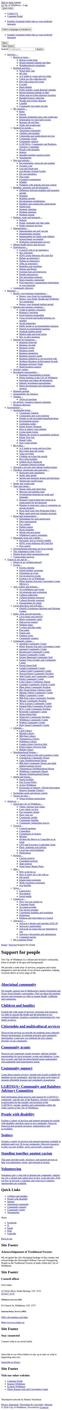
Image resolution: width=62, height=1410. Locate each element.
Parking (23, 220)
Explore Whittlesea (16, 1386)
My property (19, 109)
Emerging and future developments (36, 380)
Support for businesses (24, 339)
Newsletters (24, 893)
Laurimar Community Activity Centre (37, 684)
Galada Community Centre (32, 668)
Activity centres (20, 369)
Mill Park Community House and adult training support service (37, 764)
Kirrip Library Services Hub (32, 747)
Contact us (18, 899)
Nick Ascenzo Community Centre (35, 703)
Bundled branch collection (31, 98)
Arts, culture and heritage (25, 586)
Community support (28, 141)
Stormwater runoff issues (31, 481)
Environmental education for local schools (33, 548)
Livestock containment (30, 179)
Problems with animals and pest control (37, 185)
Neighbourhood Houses (24, 752)
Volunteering (25, 157)
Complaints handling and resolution (36, 912)
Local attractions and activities (27, 605)
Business (11, 290)
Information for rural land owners (35, 119)
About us (11, 801)
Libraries (17, 728)
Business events (26, 348)
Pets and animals (21, 160)
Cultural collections (28, 595)
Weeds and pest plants (29, 532)
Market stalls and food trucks (33, 334)
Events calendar (26, 567)
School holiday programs (31, 570)
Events (16, 565)
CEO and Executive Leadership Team (37, 844)
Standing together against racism (34, 155)
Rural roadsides (26, 529)
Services (13, 945)
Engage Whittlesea (16, 1384)
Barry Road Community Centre (34, 725)
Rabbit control (26, 527)
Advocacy (18, 920)
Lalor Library (25, 730)
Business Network (28, 342)
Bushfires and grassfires (30, 266)
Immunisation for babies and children (36, 236)
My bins (23, 73)
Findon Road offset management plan (31, 554)
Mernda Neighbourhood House (34, 774)
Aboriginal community (30, 130)
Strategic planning (27, 209)
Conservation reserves (23, 557)
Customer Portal (27, 904)
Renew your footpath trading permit (36, 304)
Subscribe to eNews (10, 1362)
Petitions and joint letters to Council (36, 918)
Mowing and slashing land (31, 491)
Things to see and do (17, 559)
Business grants (26, 350)
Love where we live (28, 809)
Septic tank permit (27, 475)
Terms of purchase (28, 399)
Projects (17, 855)
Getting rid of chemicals (30, 462)
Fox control (24, 524)
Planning (23, 195)
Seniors (22, 152)
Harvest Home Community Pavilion (36, 673)
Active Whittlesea (27, 785)
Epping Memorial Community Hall (36, 657)
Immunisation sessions (29, 233)
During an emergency (29, 261)
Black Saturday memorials (31, 280)
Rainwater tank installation (32, 472)
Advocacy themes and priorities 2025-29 (38, 923)
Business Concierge (28, 312)
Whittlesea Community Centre (33, 720)
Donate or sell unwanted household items (38, 418)
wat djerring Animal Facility (32, 171)
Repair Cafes (25, 440)
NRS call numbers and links (14, 1317)
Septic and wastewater (29, 125)
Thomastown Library (29, 739)
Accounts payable (27, 907)
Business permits (21, 391)
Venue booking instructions (32, 798)
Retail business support (30, 367)
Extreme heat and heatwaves (32, 271)
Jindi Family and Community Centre (36, 676)
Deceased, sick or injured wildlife (35, 540)
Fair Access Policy (28, 782)
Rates (22, 111)
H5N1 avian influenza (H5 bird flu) (36, 255)
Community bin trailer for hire (33, 106)
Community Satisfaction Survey (34, 823)
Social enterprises (27, 323)
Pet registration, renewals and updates (37, 163)
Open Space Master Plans (31, 866)
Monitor (23, 836)
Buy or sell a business (29, 337)
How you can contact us (30, 901)
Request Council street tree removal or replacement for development (37, 501)
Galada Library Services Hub (33, 744)
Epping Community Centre (32, 654)
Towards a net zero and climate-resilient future (35, 467)
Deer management (28, 521)
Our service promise (28, 910)
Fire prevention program (30, 277)
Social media (25, 896)
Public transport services (30, 225)
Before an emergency (29, 258)
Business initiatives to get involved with (38, 358)
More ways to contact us (12, 1322)
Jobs (15, 869)
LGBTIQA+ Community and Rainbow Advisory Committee (38, 145)
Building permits (27, 198)
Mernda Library (26, 733)
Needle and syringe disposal (32, 100)
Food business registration (31, 315)
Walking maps (26, 624)
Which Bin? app (27, 71)
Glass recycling (26, 453)
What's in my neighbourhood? (27, 562)
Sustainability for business (25, 394)
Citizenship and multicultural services (37, 136)
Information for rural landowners (34, 519)
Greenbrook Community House (34, 758)
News (16, 888)
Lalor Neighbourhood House (33, 760)
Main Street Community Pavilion (35, 687)
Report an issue (20, 57)
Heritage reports (26, 214)
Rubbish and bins (21, 68)
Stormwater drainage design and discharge (39, 478)
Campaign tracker (27, 937)
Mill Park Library (27, 736)
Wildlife (23, 182)
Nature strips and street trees (32, 489)
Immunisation (19, 228)
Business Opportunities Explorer (34, 375)
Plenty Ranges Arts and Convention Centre (39, 646)
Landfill (23, 103)
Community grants (28, 138)
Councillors (24, 831)
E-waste (23, 84)
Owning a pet (25, 166)
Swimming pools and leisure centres (30, 793)
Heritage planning (27, 212)
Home (4, 945)
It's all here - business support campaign (32, 402)
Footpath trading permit (30, 331)
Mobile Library (26, 749)
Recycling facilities (28, 459)
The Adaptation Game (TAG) (27, 551)
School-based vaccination (31, 239)
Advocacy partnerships (30, 926)
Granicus (44, 1407)
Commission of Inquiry (30, 834)
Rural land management (24, 516)
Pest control (24, 546)
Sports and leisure (21, 777)
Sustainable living (21, 410)
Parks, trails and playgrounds (27, 614)
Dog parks (24, 176)
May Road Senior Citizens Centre (35, 690)
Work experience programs (32, 882)
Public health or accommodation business (38, 326)
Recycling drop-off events (31, 81)
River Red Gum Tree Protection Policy (37, 510)
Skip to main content (11, 2)
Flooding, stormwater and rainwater (30, 470)
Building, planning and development (30, 187)
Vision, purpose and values (32, 806)
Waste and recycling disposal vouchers (37, 95)
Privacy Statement (9, 1404)
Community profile (28, 817)
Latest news (25, 891)
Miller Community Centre (31, 695)
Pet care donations (28, 174)
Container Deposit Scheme (32, 464)
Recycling (18, 445)
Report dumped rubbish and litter (35, 62)
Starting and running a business (28, 307)
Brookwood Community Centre (34, 652)
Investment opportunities (25, 372)
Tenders (17, 396)
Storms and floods (27, 269)
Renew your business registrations (29, 293)
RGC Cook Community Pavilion (35, 709)
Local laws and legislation (31, 850)
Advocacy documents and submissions (37, 934)
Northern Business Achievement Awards (38, 361)
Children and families (29, 133)
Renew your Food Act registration (35, 296)
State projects (25, 863)
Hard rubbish (25, 87)
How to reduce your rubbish (32, 429)
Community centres (22, 641)
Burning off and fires (29, 122)
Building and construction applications (37, 204)
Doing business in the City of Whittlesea (38, 377)
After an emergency (28, 263)
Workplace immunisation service (34, 242)
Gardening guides (27, 424)
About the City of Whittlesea (26, 804)
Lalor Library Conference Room (34, 681)
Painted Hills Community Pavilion (35, 706)
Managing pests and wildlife (26, 538)
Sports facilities (26, 779)
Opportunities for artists (30, 603)
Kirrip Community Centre (31, 679)
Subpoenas (24, 915)
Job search (24, 877)
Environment (13, 407)
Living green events (28, 432)
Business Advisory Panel (31, 364)
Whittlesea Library (28, 741)
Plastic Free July (27, 437)
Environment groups (29, 421)
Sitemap (48, 1404)
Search (4, 49)
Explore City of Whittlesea (32, 578)
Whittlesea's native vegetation (33, 535)
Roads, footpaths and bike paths (34, 223)
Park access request (28, 622)
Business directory (22, 405)
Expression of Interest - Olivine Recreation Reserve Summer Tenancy (39, 789)
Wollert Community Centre (32, 722)
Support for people (22, 128)
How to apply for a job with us (33, 874)
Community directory (23, 288)
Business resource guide (30, 356)
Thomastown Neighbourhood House (36, 768)
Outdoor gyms (26, 635)
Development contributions (32, 201)
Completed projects (28, 861)
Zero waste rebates (28, 443)
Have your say (26, 815)
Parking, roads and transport (26, 217)
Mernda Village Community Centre (36, 692)
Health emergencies (28, 274)
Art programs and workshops (33, 592)
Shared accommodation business (34, 328)
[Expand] (17, 55)
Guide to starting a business (32, 309)
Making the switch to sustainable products (39, 434)
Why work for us (27, 872)
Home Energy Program (30, 426)
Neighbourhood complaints (32, 65)
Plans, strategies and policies (32, 847)
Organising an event (28, 573)
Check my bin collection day (32, 79)
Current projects (26, 858)
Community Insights (29, 820)
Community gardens (29, 413)
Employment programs (30, 880)
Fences (22, 114)
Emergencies (19, 247)
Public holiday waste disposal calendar (37, 90)
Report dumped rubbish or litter (34, 92)
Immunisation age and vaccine (33, 231)
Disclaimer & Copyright (31, 1404)
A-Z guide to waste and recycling (35, 76)
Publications (25, 853)
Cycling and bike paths (30, 627)
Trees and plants (21, 486)
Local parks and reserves (31, 616)
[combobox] (16, 29)
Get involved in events (30, 576)
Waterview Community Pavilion (34, 717)
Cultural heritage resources (32, 597)
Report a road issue (28, 60)
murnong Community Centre (33, 649)
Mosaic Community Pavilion (32, 700)
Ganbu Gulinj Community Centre (35, 671)
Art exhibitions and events (31, 589)
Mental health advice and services (29, 244)
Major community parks (30, 619)
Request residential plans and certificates (38, 117)
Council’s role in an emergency (34, 250)
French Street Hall (28, 665)
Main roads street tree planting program (37, 513)
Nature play (24, 633)
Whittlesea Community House (33, 771)
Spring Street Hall (27, 714)
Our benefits (25, 885)
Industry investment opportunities (35, 383)
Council (17, 825)
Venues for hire (20, 796)
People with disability (29, 149)
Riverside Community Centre (33, 711)
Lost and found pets (28, 168)
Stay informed (26, 252)
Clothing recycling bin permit (33, 456)
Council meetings (27, 828)
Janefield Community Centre (32, 643)
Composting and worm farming (34, 415)
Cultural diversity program (31, 600)
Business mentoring (28, 353)
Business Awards (27, 345)
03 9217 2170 (7, 1293)
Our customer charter (29, 812)
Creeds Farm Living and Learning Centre (39, 755)
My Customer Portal (23, 939)
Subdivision (25, 206)
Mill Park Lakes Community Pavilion (37, 698)
